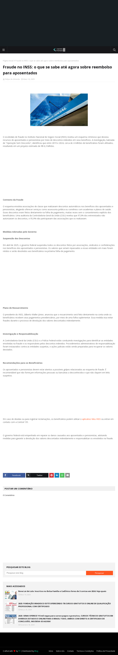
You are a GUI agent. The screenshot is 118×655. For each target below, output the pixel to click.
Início (51, 651)
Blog (36, 651)
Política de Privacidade (106, 651)
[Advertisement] (59, 23)
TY (19, 651)
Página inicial (8, 60)
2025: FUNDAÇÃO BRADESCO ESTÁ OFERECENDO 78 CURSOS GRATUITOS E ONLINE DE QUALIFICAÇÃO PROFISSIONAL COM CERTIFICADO (64, 605)
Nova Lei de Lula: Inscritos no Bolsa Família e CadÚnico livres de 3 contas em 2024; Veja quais (62, 591)
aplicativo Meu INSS (91, 419)
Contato (70, 651)
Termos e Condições (85, 651)
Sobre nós (60, 651)
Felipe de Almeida (12, 79)
